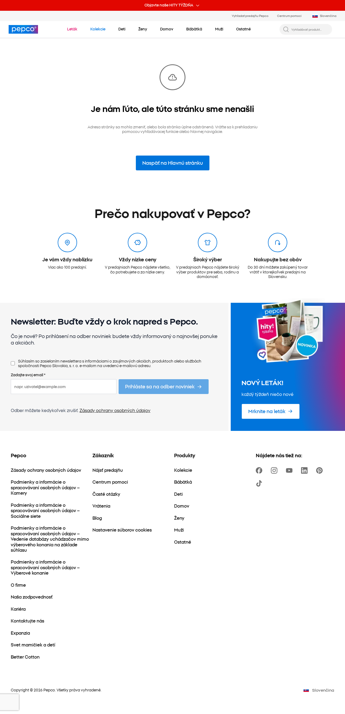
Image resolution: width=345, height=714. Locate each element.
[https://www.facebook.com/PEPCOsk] (260, 470)
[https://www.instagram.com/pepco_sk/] (275, 470)
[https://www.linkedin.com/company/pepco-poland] (305, 470)
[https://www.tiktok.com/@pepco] (260, 483)
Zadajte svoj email (28, 374)
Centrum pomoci (289, 15)
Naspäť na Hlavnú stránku (172, 162)
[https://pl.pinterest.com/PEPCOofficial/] (320, 470)
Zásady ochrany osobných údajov (115, 410)
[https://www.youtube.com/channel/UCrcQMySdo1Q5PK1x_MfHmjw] (290, 470)
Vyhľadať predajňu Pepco (250, 15)
